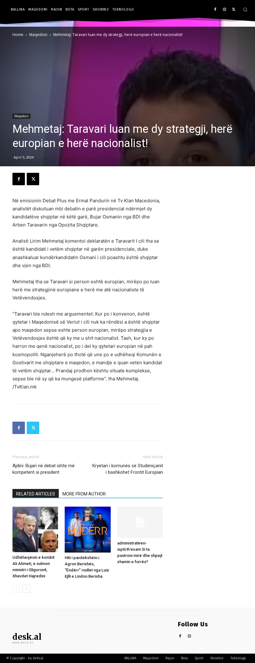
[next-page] (26, 589)
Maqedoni (38, 34)
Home (17, 34)
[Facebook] (215, 9)
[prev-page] (16, 589)
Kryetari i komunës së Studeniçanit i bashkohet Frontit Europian (127, 469)
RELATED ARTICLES (35, 493)
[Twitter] (233, 9)
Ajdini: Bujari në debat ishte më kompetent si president (43, 469)
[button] (245, 9)
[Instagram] (224, 9)
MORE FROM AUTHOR (84, 493)
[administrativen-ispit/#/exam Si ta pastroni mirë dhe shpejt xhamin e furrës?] (140, 522)
